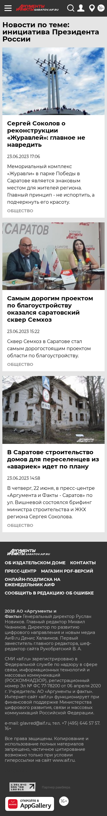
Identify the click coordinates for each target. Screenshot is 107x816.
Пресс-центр (20, 571)
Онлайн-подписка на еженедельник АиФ (32, 582)
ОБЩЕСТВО (20, 211)
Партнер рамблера (56, 787)
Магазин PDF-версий (67, 571)
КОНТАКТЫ (83, 562)
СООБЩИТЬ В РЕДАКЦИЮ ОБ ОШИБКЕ (49, 593)
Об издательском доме (35, 562)
